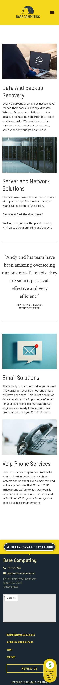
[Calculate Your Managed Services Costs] (50, 665)
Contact (11, 657)
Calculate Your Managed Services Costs (50, 675)
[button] (52, 12)
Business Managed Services (21, 634)
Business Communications (20, 642)
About (10, 649)
